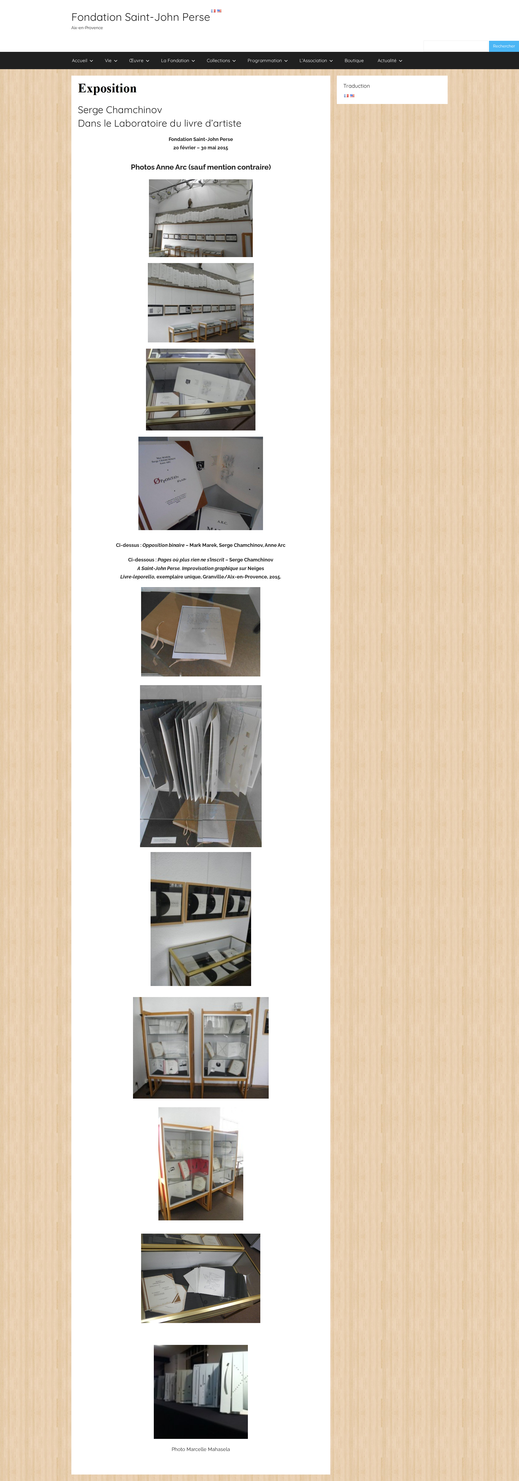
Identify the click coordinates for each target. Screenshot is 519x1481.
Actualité (387, 60)
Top (506, 1468)
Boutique (354, 60)
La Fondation (175, 60)
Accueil (79, 60)
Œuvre (136, 60)
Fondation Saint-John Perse (140, 16)
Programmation (265, 60)
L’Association (313, 60)
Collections (218, 60)
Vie (108, 60)
